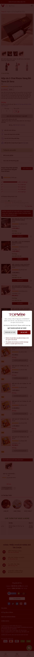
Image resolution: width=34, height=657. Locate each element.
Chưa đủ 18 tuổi (10, 332)
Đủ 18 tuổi (24, 332)
